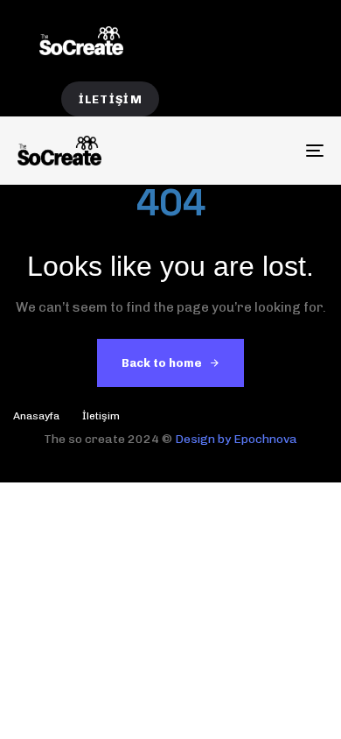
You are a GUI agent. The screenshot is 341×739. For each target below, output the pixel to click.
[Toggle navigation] (272, 150)
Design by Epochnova (236, 439)
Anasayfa (36, 416)
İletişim (101, 416)
